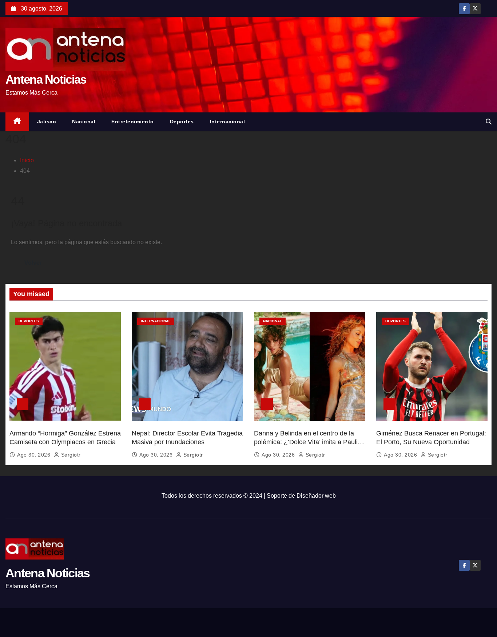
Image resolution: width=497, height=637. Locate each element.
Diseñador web (316, 496)
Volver (33, 263)
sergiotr (70, 455)
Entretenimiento (132, 121)
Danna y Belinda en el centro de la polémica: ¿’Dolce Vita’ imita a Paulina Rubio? (309, 442)
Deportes (182, 121)
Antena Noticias (45, 79)
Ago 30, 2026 (34, 455)
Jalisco (46, 121)
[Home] (17, 121)
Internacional (227, 121)
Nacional (83, 121)
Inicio (27, 160)
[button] (489, 122)
